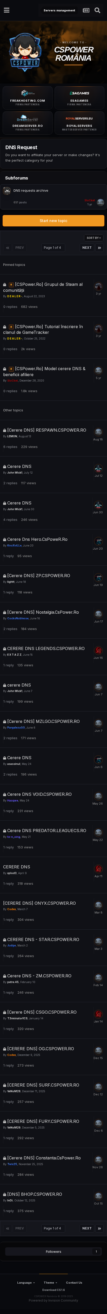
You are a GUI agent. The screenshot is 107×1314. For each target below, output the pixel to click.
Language (24, 1282)
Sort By (93, 237)
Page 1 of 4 (53, 248)
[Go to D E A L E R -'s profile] (98, 286)
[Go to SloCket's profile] (100, 202)
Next (87, 248)
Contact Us (74, 1282)
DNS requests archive (31, 190)
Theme (49, 1282)
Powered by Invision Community (53, 1300)
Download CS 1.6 (53, 1289)
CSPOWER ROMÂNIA (73, 54)
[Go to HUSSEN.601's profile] (98, 650)
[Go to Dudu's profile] (98, 541)
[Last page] (99, 248)
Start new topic (53, 220)
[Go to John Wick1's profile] (98, 468)
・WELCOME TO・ (73, 42)
